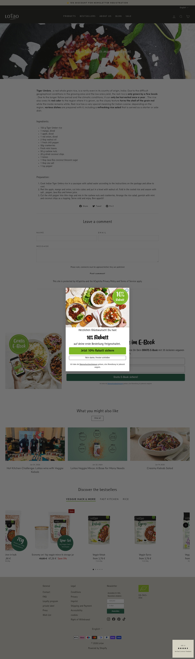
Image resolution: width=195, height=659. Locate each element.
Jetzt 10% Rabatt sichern (97, 350)
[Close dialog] (127, 290)
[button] (183, 649)
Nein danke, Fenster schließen (97, 358)
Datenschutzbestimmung (89, 364)
